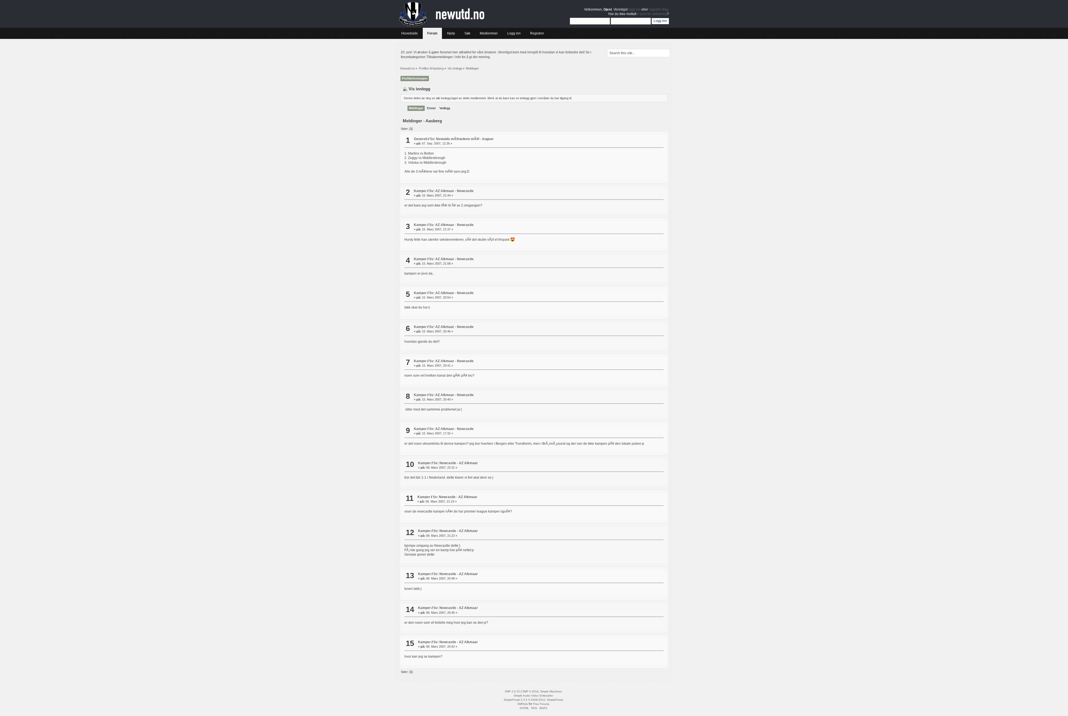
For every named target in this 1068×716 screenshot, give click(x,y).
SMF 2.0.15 (512, 691)
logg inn (634, 9)
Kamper (420, 191)
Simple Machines (551, 691)
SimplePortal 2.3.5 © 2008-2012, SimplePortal (533, 699)
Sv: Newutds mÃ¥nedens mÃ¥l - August (461, 139)
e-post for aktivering (652, 14)
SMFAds (522, 703)
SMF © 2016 (530, 691)
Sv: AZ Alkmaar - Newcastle (451, 191)
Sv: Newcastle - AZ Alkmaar (455, 463)
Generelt (420, 139)
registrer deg (658, 9)
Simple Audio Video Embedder (533, 695)
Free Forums (541, 703)
